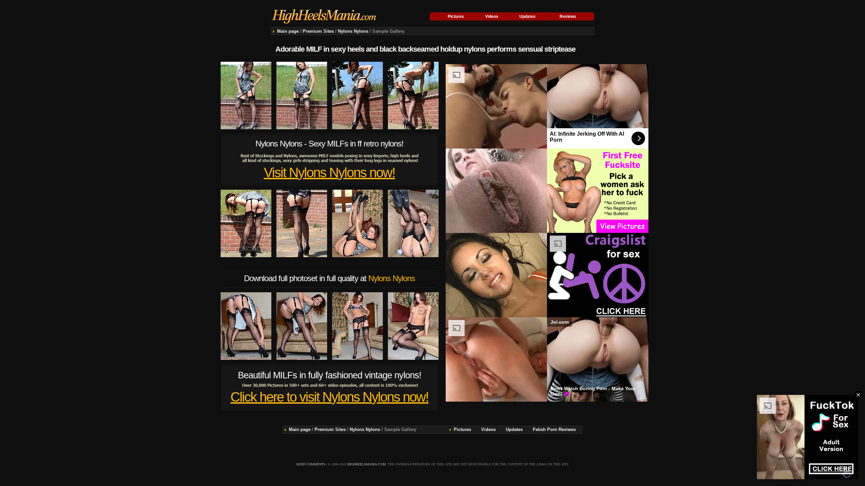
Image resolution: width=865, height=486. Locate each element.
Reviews (568, 16)
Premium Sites (318, 31)
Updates (527, 16)
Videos (491, 16)
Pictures (456, 16)
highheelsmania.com (366, 464)
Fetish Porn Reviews (554, 429)
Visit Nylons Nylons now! (329, 172)
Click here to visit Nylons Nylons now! (329, 396)
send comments (310, 464)
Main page (288, 31)
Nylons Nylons (353, 31)
